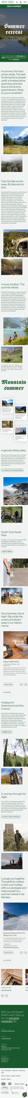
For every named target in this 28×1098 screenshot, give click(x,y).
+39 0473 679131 (6, 1038)
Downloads (22, 1070)
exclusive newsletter (10, 1020)
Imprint (3, 1075)
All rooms (7, 692)
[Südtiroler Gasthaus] (3, 1083)
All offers (7, 960)
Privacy (8, 1075)
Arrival (3, 1070)
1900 (3, 58)
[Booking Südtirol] (19, 1083)
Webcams (15, 1070)
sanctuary (16, 59)
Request (4, 2)
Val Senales (20, 56)
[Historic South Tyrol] (5, 1088)
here (15, 204)
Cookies (13, 1075)
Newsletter (9, 1070)
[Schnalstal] (5, 1092)
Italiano (9, 1079)
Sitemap (18, 1075)
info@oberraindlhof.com (8, 1031)
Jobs (2, 1072)
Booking (11, 2)
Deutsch (3, 1079)
